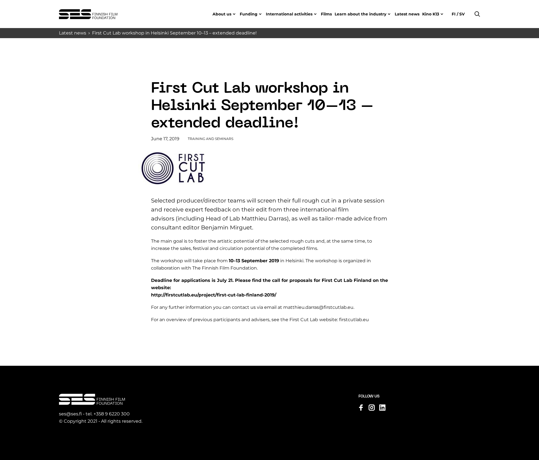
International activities (289, 14)
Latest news (407, 14)
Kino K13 (430, 14)
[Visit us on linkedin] (382, 407)
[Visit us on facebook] (361, 407)
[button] (477, 14)
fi (454, 14)
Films (326, 14)
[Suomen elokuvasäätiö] (88, 14)
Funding (248, 14)
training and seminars (210, 139)
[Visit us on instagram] (371, 407)
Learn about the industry (360, 14)
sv (461, 14)
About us (222, 14)
